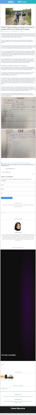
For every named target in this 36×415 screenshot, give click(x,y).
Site (2, 193)
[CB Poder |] (21, 1)
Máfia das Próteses (7, 163)
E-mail (2, 189)
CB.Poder (21, 31)
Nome (2, 184)
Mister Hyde (20, 163)
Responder (33, 173)
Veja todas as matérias (18, 206)
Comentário (3, 180)
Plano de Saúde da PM (26, 163)
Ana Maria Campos (16, 31)
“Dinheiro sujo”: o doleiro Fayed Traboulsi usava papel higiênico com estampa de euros (18, 396)
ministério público (14, 163)
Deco (3, 163)
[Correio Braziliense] (11, 1)
